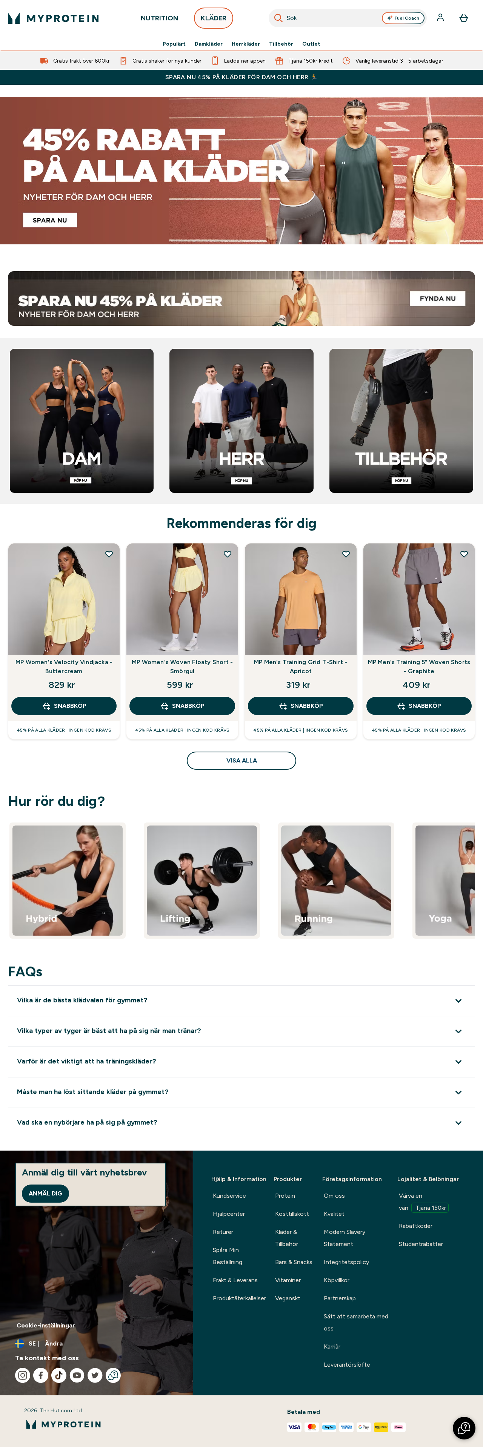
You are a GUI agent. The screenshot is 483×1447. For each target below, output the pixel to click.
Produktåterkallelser (239, 1298)
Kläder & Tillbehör (286, 1238)
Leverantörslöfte (347, 1364)
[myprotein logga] (53, 18)
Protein (285, 1195)
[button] (464, 1428)
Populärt (174, 43)
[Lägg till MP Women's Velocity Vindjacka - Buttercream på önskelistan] (109, 554)
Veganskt (287, 1298)
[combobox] (348, 18)
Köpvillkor (336, 1280)
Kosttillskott (292, 1214)
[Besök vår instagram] (22, 1375)
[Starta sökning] (278, 18)
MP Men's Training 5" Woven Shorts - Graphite (419, 666)
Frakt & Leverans (235, 1280)
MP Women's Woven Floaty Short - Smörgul (182, 666)
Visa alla (241, 760)
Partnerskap (340, 1298)
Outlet (311, 43)
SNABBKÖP (70, 706)
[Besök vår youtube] (77, 1375)
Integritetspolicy (346, 1262)
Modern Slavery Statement (344, 1238)
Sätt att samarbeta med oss (356, 1322)
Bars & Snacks (293, 1262)
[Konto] (441, 18)
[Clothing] (241, 170)
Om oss (334, 1195)
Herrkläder (246, 43)
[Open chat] (113, 1375)
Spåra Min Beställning (227, 1256)
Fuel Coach (407, 18)
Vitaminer (288, 1280)
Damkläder (209, 43)
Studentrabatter (421, 1244)
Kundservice (229, 1195)
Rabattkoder (415, 1226)
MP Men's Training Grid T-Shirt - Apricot (300, 666)
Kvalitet (334, 1214)
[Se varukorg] (463, 18)
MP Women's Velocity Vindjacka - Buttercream (63, 666)
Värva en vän (422, 1201)
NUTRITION (159, 18)
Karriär (332, 1346)
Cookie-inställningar (46, 1325)
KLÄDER (213, 18)
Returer (223, 1232)
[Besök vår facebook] (40, 1375)
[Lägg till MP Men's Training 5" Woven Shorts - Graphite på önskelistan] (464, 554)
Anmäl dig (45, 1193)
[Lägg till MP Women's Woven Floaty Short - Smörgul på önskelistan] (227, 554)
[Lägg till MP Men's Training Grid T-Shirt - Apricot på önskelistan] (346, 554)
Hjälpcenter (229, 1214)
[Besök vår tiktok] (58, 1375)
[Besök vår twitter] (95, 1375)
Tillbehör (281, 43)
